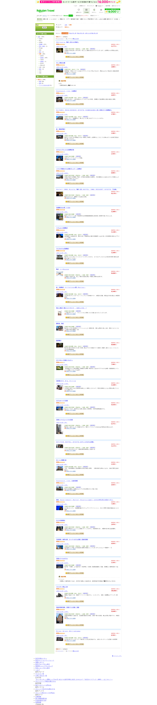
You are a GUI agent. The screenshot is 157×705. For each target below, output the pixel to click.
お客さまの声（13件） (62, 485)
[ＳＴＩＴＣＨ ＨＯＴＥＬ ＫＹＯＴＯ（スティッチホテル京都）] (92, 448)
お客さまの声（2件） (62, 504)
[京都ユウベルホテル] (77, 565)
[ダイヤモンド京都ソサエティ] (92, 367)
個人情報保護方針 (41, 698)
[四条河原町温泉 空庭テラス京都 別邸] (92, 614)
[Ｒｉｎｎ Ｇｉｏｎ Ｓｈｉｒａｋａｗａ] (84, 638)
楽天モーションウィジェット (44, 660)
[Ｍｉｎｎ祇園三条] (84, 467)
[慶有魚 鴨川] (77, 326)
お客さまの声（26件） (62, 524)
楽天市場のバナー (41, 658)
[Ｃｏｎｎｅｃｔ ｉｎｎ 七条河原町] (77, 487)
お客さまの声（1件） (62, 291)
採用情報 (38, 702)
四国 (40, 69)
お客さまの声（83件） (62, 67)
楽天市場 (108, 5)
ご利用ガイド (82, 5)
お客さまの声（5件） (62, 253)
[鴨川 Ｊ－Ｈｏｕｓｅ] (92, 275)
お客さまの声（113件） (62, 383)
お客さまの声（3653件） (62, 544)
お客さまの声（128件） (62, 611)
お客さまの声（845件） (62, 563)
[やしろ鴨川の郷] (82, 69)
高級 (40, 81)
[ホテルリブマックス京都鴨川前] (77, 156)
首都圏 (40, 44)
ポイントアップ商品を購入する (45, 681)
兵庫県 (42, 61)
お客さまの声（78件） (62, 212)
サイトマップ (90, 5)
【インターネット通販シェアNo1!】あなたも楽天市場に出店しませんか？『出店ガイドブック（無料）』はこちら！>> (74, 679)
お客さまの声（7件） (62, 635)
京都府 (42, 57)
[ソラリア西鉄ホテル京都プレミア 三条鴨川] (92, 175)
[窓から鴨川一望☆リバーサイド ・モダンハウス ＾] (77, 311)
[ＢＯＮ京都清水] (92, 527)
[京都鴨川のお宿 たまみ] (77, 214)
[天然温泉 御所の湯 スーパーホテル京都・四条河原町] (92, 546)
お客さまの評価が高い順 (91, 33)
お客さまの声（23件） (62, 591)
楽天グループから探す (42, 664)
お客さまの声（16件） (62, 95)
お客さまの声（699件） (62, 173)
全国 (66, 24)
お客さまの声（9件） (62, 46)
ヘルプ (75, 5)
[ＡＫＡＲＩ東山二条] (84, 593)
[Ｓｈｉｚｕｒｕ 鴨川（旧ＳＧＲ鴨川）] (92, 49)
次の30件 (76, 38)
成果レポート (39, 662)
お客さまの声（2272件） (62, 405)
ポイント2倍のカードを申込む (45, 693)
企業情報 (38, 696)
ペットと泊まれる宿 (44, 85)
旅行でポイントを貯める (43, 685)
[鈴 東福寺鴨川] (84, 136)
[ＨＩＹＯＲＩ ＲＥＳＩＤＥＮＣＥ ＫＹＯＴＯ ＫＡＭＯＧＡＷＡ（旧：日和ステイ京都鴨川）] (84, 117)
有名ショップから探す (42, 668)
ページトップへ (117, 656)
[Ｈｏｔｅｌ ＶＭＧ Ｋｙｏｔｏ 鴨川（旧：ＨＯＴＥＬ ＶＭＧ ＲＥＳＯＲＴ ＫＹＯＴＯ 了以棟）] (92, 195)
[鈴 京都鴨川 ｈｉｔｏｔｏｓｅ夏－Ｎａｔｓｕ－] (84, 294)
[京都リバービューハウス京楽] (92, 425)
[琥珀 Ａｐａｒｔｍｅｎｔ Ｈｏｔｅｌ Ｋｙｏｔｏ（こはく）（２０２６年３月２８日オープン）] (77, 506)
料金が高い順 (80, 33)
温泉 (40, 83)
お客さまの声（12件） (62, 114)
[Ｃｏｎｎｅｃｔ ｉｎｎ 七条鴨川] (84, 98)
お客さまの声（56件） (62, 232)
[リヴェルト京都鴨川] (84, 234)
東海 (40, 52)
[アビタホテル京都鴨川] (84, 255)
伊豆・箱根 (42, 46)
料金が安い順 (72, 33)
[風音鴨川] (84, 346)
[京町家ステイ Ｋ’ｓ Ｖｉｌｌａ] (77, 387)
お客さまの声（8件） (62, 464)
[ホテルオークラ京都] (92, 407)
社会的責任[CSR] (40, 700)
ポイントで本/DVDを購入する (45, 689)
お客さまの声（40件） (62, 364)
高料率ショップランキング (44, 666)
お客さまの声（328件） (62, 154)
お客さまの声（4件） (62, 133)
